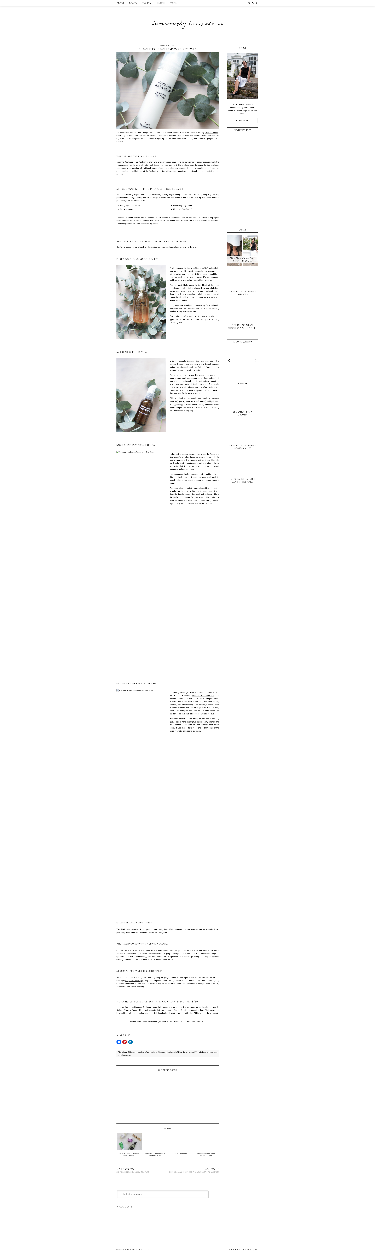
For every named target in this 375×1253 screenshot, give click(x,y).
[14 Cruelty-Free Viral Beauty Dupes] (206, 1141)
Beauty (133, 3)
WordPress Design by (244, 1250)
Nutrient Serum (176, 364)
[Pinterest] (253, 3)
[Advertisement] (167, 1096)
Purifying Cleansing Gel (197, 268)
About (120, 3)
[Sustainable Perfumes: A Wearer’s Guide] (155, 1141)
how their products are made (182, 950)
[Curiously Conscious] (187, 18)
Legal (149, 1250)
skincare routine (211, 132)
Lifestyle (161, 3)
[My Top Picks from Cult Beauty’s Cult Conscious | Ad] (129, 1141)
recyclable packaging (134, 980)
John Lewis (185, 1021)
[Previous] (229, 360)
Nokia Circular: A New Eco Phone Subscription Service (193, 1170)
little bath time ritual (205, 692)
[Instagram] (249, 3)
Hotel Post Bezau (151, 165)
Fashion (146, 3)
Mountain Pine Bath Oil (203, 695)
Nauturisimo (201, 1021)
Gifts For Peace (180, 1153)
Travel (174, 3)
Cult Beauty (174, 1021)
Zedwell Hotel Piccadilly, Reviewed (132, 1170)
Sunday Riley (137, 1010)
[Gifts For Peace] (180, 1141)
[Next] (255, 360)
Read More (242, 120)
